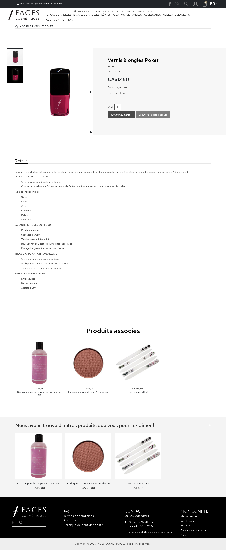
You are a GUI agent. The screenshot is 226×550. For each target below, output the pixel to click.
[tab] (44, 161)
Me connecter (189, 516)
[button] (90, 132)
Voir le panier (188, 520)
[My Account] (195, 4)
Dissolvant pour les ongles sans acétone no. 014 (39, 393)
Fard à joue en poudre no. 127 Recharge (88, 391)
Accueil (16, 26)
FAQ (66, 511)
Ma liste (185, 525)
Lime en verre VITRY (137, 391)
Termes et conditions (78, 516)
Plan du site (72, 520)
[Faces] (23, 15)
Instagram (176, 4)
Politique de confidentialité (83, 525)
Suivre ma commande (193, 530)
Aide (183, 534)
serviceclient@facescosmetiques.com (40, 3)
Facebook (170, 4)
